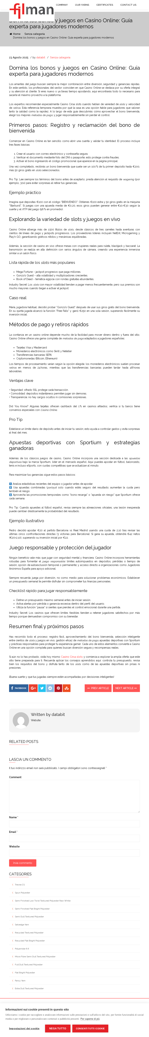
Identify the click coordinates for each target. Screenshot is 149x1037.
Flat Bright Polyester (25, 972)
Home (16, 33)
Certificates (104, 4)
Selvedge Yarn (22, 924)
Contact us (128, 4)
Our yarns (82, 4)
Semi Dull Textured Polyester (29, 916)
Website (14, 846)
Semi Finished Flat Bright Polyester (32, 908)
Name (13, 817)
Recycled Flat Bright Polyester (30, 940)
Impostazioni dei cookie (24, 1028)
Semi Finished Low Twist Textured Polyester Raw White (43, 900)
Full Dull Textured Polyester (29, 964)
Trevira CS (20, 884)
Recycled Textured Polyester (29, 932)
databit (40, 57)
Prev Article (99, 688)
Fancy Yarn (20, 980)
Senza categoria (35, 33)
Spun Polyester (22, 892)
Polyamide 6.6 (22, 948)
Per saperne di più (90, 1018)
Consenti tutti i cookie (90, 1028)
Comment (15, 777)
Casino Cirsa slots (72, 656)
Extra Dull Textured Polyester (29, 988)
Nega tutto (57, 1028)
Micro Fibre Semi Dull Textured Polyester (35, 956)
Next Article (125, 688)
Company (62, 4)
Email (13, 831)
